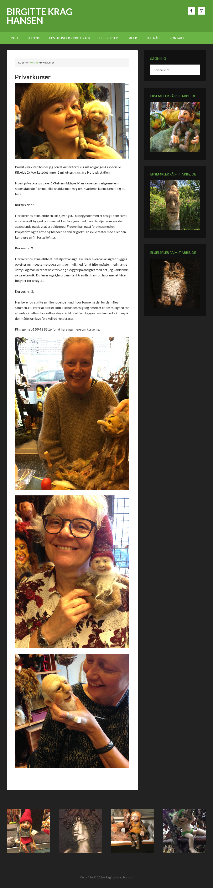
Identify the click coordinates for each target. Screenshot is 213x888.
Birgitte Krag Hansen (39, 16)
